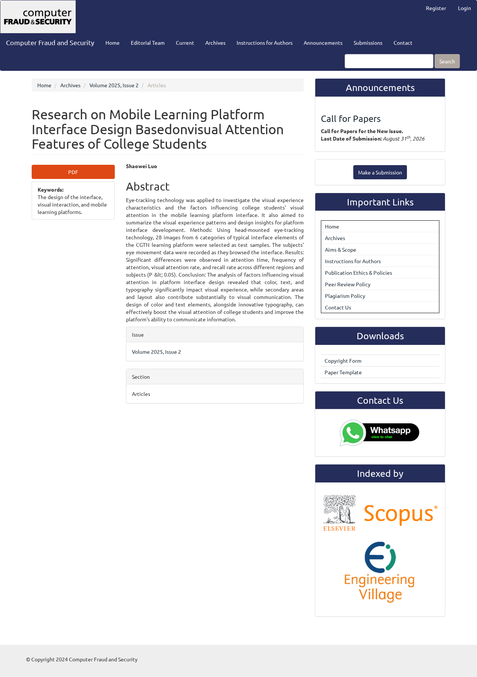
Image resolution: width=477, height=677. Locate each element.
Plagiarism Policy (345, 295)
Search (447, 61)
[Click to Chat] (380, 433)
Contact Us (338, 307)
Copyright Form (343, 360)
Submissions (368, 42)
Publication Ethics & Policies (358, 272)
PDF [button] (73, 172)
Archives (215, 42)
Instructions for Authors (265, 42)
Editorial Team (148, 42)
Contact (403, 42)
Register (436, 7)
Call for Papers (351, 118)
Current (185, 42)
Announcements (323, 42)
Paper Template (343, 372)
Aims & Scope (340, 249)
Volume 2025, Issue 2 (114, 85)
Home (112, 42)
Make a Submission (380, 172)
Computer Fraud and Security (50, 42)
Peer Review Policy (347, 284)
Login (464, 7)
